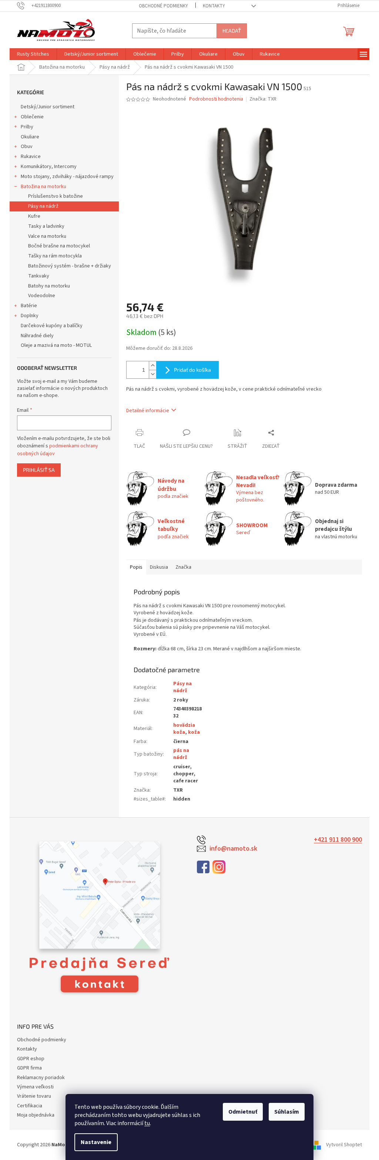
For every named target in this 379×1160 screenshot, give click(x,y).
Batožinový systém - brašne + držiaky (69, 266)
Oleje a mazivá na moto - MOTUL (56, 345)
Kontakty (214, 6)
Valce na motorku (47, 236)
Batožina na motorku (43, 186)
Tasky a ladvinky (46, 226)
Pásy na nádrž (43, 206)
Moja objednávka (35, 1115)
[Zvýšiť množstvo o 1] (152, 365)
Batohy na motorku (49, 286)
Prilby (27, 127)
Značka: (262, 99)
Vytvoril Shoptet (344, 1145)
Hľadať (231, 30)
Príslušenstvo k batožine (55, 196)
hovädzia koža (184, 729)
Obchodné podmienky (163, 6)
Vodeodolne (41, 295)
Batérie (29, 305)
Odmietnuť (242, 1112)
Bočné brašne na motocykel (59, 246)
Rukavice (31, 156)
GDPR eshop (30, 1058)
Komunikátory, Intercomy (49, 166)
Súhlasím (286, 1112)
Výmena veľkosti (35, 1087)
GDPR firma (29, 1068)
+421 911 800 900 (338, 839)
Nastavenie (96, 1142)
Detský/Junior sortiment (47, 107)
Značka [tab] (183, 567)
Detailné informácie (147, 410)
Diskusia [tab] (159, 567)
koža (194, 732)
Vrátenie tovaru (34, 1096)
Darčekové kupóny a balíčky (52, 325)
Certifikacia (29, 1106)
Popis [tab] (136, 567)
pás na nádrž (181, 754)
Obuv (27, 146)
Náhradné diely (37, 335)
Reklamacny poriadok (41, 1077)
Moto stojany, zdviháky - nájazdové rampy (67, 176)
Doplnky (29, 315)
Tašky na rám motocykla (55, 256)
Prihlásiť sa (39, 470)
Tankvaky (38, 276)
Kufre (34, 216)
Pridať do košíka (192, 370)
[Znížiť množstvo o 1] (152, 374)
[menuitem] (33, 54)
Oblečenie (32, 117)
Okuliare (30, 137)
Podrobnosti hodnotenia (216, 99)
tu (147, 1123)
